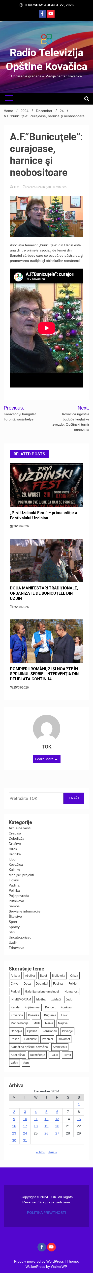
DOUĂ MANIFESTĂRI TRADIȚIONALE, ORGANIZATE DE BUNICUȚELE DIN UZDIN (44, 593)
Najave (63, 1023)
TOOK (54, 1055)
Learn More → (46, 759)
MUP (36, 1023)
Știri (48, 187)
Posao (15, 1039)
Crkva (74, 975)
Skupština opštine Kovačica (29, 1047)
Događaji (42, 983)
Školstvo (15, 916)
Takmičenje (37, 1055)
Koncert (50, 1007)
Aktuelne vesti (20, 828)
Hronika (15, 854)
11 (36, 1119)
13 (57, 1119)
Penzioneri (49, 1031)
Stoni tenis (60, 1047)
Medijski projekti (21, 875)
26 (46, 1133)
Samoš (14, 906)
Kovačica (16, 864)
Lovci (64, 1015)
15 (79, 1119)
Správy (14, 927)
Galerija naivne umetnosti (42, 991)
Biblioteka (58, 975)
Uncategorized (20, 937)
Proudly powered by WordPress (39, 1261)
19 (46, 1126)
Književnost (32, 1007)
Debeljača (16, 838)
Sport (13, 922)
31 (25, 1140)
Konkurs (66, 1007)
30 (14, 1140)
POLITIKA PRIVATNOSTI (46, 1213)
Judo (69, 999)
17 (25, 1126)
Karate (15, 1007)
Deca (27, 983)
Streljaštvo (18, 1055)
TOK (16, 187)
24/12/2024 (34, 187)
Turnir (67, 1055)
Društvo (15, 844)
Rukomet (64, 1039)
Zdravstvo (16, 948)
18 (36, 1126)
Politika (14, 890)
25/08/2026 (21, 607)
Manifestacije (20, 1023)
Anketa (15, 975)
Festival (58, 983)
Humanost (71, 991)
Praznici (47, 1039)
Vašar (14, 1063)
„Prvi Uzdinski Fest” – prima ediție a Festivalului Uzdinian (43, 515)
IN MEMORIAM (21, 999)
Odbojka (16, 1031)
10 (25, 1119)
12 (46, 1119)
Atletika (30, 975)
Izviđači (56, 999)
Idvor (13, 859)
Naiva (49, 1023)
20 (57, 1126)
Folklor (73, 983)
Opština (32, 1031)
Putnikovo (16, 901)
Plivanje (67, 1031)
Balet (43, 975)
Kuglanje (50, 1015)
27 (57, 1133)
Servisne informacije (24, 911)
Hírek (13, 849)
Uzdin (13, 942)
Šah (26, 1063)
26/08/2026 (21, 526)
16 (14, 1126)
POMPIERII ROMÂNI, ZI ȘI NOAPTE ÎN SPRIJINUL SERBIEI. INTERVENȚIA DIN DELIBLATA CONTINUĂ (44, 674)
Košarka (33, 1015)
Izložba (41, 999)
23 (14, 1133)
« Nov (40, 1152)
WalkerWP (58, 1267)
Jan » (52, 1152)
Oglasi (14, 880)
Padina (14, 885)
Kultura (14, 870)
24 (25, 1133)
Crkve (15, 983)
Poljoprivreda (19, 896)
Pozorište (30, 1039)
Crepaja (15, 833)
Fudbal (15, 991)
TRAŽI (74, 798)
